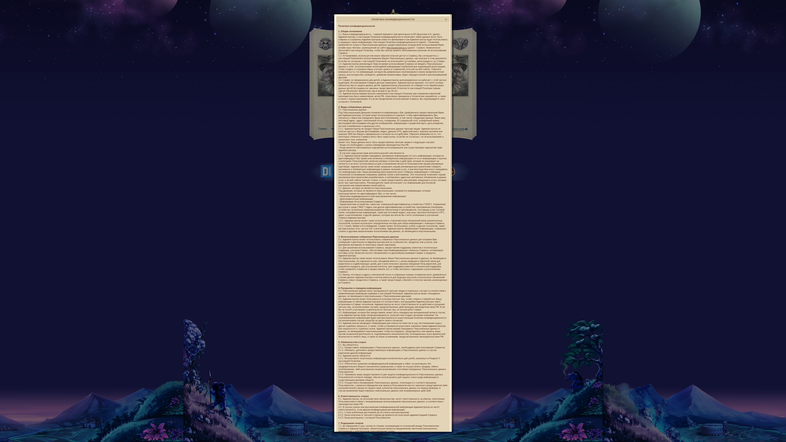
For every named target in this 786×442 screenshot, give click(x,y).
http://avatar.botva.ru (396, 47)
